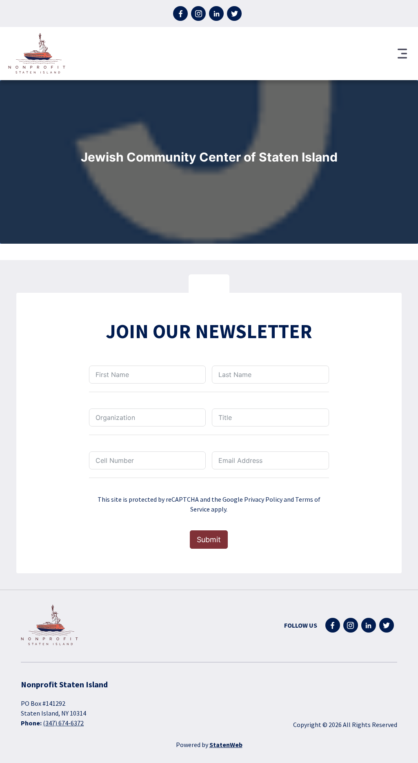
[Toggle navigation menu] (402, 53)
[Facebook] (180, 13)
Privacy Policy (263, 499)
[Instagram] (198, 13)
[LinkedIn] (216, 13)
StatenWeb (225, 745)
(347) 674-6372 (63, 723)
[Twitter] (234, 13)
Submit (209, 539)
